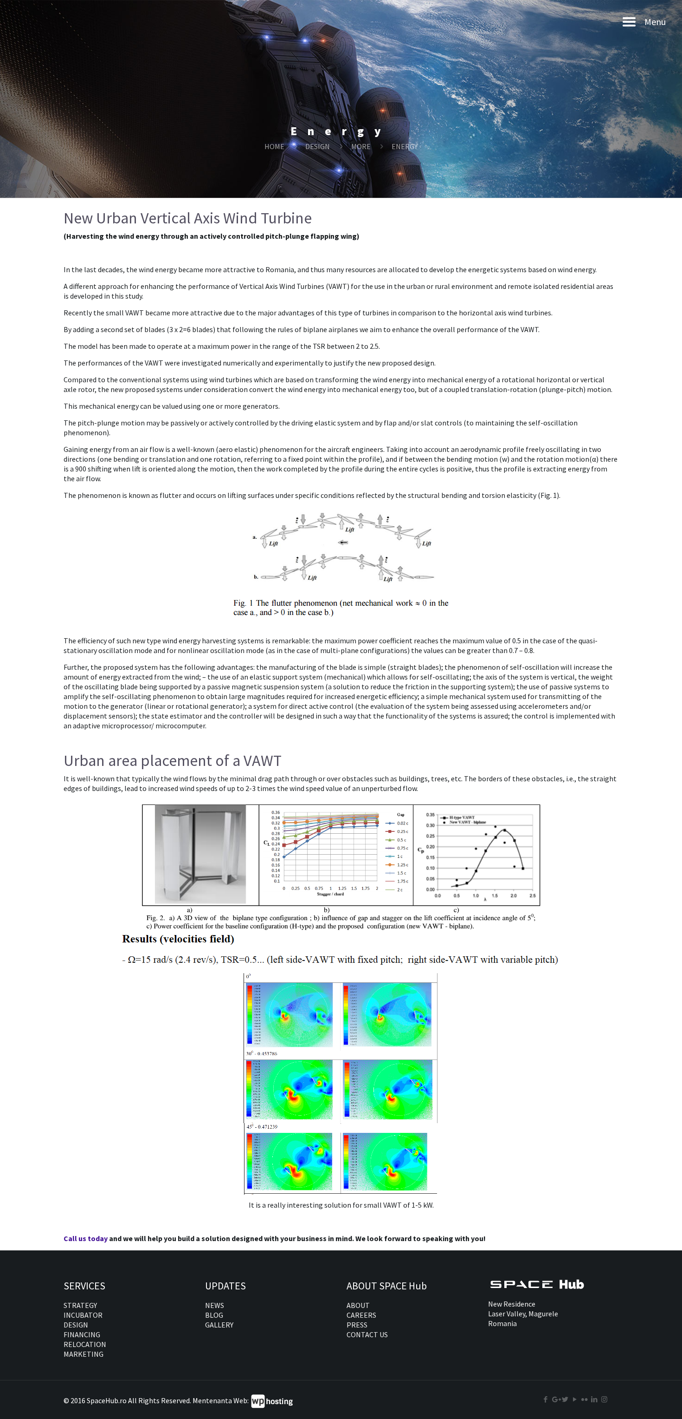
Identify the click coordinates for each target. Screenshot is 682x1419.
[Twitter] (565, 1399)
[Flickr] (585, 1399)
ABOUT (358, 1305)
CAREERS (361, 1315)
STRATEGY (80, 1305)
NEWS (214, 1305)
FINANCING (82, 1334)
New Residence (511, 1303)
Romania (502, 1323)
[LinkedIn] (594, 1399)
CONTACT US (367, 1334)
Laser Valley (506, 1313)
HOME (274, 146)
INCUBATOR (83, 1315)
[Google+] (555, 1399)
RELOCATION (85, 1344)
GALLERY (219, 1324)
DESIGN (317, 146)
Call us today (86, 1238)
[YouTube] (575, 1399)
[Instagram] (604, 1399)
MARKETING (83, 1354)
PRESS (357, 1324)
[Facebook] (546, 1399)
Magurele (543, 1313)
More (361, 146)
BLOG (214, 1315)
